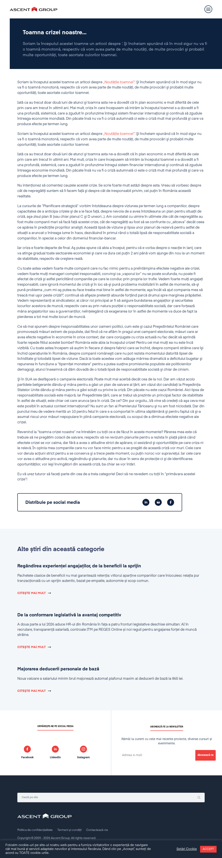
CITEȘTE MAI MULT (31, 593)
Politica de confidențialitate (35, 830)
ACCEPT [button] (208, 849)
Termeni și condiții (69, 830)
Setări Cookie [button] (186, 849)
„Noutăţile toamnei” (119, 82)
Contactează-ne (97, 830)
